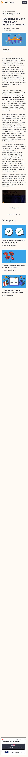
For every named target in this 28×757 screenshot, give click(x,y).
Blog (3, 11)
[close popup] (25, 739)
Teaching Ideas (11, 11)
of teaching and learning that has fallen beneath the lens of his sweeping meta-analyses (13, 97)
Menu (24, 2)
